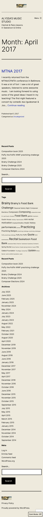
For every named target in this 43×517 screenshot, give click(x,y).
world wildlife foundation (12, 254)
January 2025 (8, 302)
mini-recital (29, 219)
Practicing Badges (9, 231)
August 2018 (7, 355)
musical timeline (18, 223)
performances (9, 227)
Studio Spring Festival (26, 247)
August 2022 (7, 323)
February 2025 (8, 299)
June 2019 (6, 352)
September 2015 (9, 405)
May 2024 (6, 309)
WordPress (24, 508)
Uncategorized (18, 116)
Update (32, 250)
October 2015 (8, 401)
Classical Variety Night (22, 208)
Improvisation (20, 219)
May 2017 (6, 373)
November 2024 (9, 306)
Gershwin (35, 216)
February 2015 (8, 422)
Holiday (14, 219)
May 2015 (6, 412)
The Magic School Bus (21, 251)
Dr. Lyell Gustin (5, 216)
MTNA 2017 (12, 71)
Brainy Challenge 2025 (12, 165)
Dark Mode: (33, 514)
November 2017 (9, 369)
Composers (13, 212)
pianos (18, 227)
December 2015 (8, 394)
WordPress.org (8, 461)
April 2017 (6, 376)
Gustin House (6, 219)
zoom (21, 254)
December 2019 (8, 345)
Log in (4, 450)
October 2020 (8, 334)
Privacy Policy (8, 503)
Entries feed (7, 454)
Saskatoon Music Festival (14, 243)
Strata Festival (16, 247)
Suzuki (34, 247)
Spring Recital (6, 247)
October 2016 (8, 387)
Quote (31, 234)
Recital (13, 239)
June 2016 (6, 391)
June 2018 (6, 359)
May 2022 (6, 327)
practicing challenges (34, 231)
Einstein (12, 216)
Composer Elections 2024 (13, 169)
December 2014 (9, 429)
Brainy (6, 203)
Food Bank (21, 215)
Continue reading (16, 105)
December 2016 (8, 380)
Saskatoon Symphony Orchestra (30, 243)
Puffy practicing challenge (9, 235)
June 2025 (6, 295)
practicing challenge (23, 231)
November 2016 (9, 384)
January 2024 (8, 313)
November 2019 (9, 348)
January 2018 (7, 362)
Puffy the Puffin (21, 235)
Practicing (28, 227)
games (30, 216)
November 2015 (9, 398)
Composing (25, 211)
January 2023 (8, 320)
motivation (7, 222)
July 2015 (6, 408)
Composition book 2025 (12, 151)
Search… (5, 174)
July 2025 (6, 292)
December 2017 (8, 366)
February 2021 (8, 331)
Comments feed (9, 457)
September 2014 (9, 440)
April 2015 (6, 415)
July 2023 (6, 316)
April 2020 (6, 341)
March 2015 (7, 419)
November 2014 (9, 433)
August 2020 (7, 338)
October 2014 (8, 436)
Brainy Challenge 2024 (12, 162)
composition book (36, 212)
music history (29, 223)
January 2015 (7, 426)
